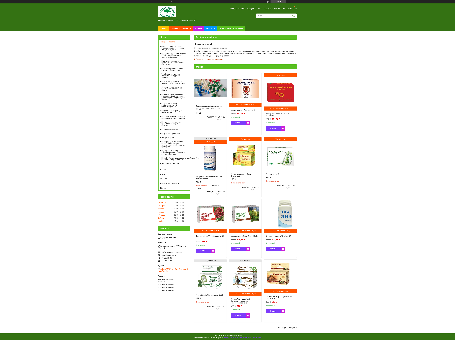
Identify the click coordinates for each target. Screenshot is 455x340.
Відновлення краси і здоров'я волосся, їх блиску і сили (173, 69)
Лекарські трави (168, 138)
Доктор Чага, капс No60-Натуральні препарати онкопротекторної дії (241, 301)
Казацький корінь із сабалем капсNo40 (277, 115)
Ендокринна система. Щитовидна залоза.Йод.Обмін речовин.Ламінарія (173, 152)
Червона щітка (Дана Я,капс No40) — (210, 237)
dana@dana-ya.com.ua (169, 255)
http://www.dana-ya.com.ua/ (171, 252)
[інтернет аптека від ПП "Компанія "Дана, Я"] (167, 11)
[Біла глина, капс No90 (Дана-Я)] (280, 214)
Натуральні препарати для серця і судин (172, 111)
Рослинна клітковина (170, 129)
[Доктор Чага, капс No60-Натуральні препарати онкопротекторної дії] (245, 277)
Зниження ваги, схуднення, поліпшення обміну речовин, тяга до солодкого (173, 48)
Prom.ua (239, 335)
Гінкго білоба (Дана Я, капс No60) (209, 295)
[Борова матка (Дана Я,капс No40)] (245, 214)
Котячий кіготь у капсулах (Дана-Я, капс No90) (280, 297)
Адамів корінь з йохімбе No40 (243, 110)
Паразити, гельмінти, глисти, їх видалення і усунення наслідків (174, 117)
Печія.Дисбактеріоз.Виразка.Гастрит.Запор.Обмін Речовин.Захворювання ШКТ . (176, 159)
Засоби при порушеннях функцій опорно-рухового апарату (172, 75)
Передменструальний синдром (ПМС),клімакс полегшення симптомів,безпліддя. (174, 55)
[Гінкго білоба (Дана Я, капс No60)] (210, 277)
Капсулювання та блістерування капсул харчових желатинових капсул (209, 108)
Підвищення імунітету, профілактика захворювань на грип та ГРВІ (173, 62)
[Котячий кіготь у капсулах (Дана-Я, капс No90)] (280, 274)
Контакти (210, 28)
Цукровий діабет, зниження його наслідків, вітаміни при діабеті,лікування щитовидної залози (173, 96)
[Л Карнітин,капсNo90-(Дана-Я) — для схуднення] (210, 158)
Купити (238, 123)
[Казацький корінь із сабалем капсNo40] (280, 91)
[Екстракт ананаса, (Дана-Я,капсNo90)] (245, 156)
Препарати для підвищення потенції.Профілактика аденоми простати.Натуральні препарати (173, 144)
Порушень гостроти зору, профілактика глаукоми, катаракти (171, 123)
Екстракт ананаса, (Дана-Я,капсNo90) (241, 175)
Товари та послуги (179, 28)
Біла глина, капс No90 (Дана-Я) (278, 236)
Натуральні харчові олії (171, 133)
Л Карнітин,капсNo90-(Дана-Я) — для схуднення (209, 177)
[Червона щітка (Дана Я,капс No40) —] (210, 214)
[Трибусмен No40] (280, 156)
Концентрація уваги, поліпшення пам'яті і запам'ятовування (170, 105)
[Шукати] (293, 16)
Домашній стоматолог (170, 164)
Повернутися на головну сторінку (209, 59)
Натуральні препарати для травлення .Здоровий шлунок (173, 82)
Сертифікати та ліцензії (169, 183)
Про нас (198, 28)
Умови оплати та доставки (230, 28)
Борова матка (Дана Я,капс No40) (244, 236)
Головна (164, 28)
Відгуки (163, 188)
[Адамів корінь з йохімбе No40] (245, 88)
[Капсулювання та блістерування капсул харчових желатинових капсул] (210, 88)
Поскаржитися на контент (233, 338)
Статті (162, 174)
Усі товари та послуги (286, 327)
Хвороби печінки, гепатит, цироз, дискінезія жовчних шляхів (172, 88)
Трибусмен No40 (272, 174)
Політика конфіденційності (252, 338)
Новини (163, 170)
